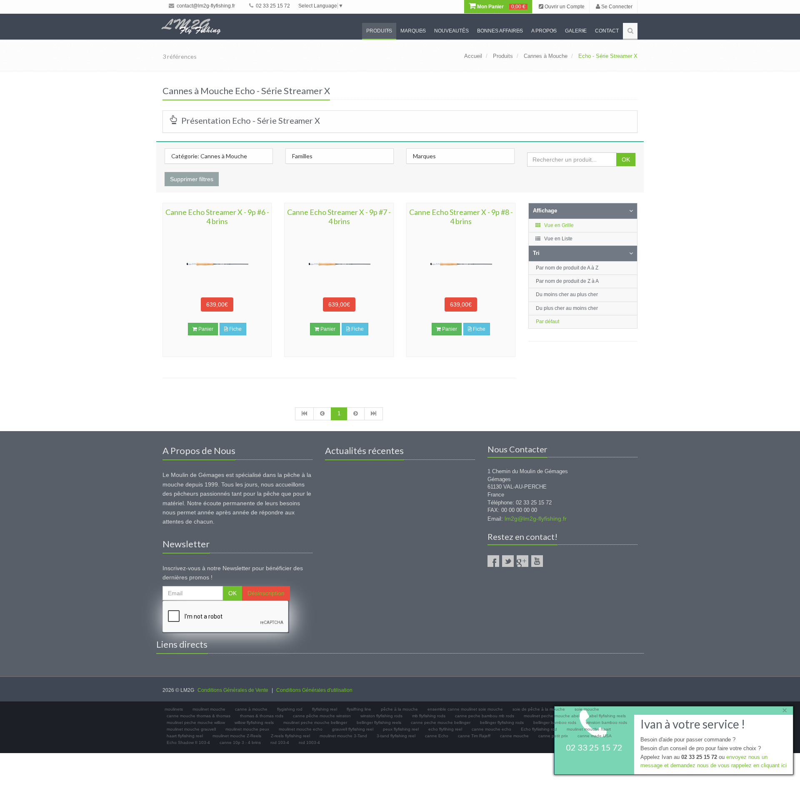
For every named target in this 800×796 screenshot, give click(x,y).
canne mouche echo (491, 729)
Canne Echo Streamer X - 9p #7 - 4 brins (339, 216)
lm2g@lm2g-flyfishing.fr (536, 518)
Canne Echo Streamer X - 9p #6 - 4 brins (217, 216)
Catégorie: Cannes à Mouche (209, 156)
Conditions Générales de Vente (233, 690)
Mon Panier (500, 7)
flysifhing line (359, 709)
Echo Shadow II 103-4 (188, 742)
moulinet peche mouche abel (552, 716)
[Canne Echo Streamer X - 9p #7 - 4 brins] (339, 264)
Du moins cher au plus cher (567, 294)
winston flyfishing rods (381, 716)
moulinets (174, 709)
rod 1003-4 (309, 742)
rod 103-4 (279, 742)
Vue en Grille (558, 225)
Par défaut (547, 321)
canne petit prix (553, 736)
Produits (379, 31)
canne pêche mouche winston (322, 716)
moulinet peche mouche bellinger (315, 722)
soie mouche (587, 709)
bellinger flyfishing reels (379, 722)
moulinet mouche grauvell (191, 729)
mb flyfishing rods (428, 716)
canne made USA (595, 736)
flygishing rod (289, 709)
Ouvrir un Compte (564, 7)
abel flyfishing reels (607, 716)
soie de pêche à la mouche (538, 709)
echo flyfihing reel (445, 729)
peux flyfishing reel (401, 729)
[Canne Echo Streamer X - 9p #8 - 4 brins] (461, 264)
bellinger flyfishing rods (502, 722)
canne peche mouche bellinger (440, 722)
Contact (607, 31)
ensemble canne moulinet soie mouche (465, 709)
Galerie (576, 31)
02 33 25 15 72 (272, 6)
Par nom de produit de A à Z (567, 268)
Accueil (473, 56)
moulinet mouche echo (300, 729)
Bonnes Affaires (500, 31)
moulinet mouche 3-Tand (343, 736)
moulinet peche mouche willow (196, 722)
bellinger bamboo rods (554, 722)
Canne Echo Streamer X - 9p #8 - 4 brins (461, 216)
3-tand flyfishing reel (396, 736)
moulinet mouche (208, 709)
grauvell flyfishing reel (352, 729)
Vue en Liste (557, 239)
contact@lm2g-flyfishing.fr (205, 6)
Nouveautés (451, 31)
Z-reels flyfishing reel (290, 736)
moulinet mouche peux (247, 729)
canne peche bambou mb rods (484, 716)
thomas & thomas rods (261, 716)
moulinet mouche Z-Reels (236, 736)
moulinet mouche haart (589, 729)
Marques (413, 31)
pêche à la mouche (399, 709)
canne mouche (514, 736)
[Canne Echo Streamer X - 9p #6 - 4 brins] (217, 264)
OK (626, 159)
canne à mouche (251, 709)
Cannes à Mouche (546, 56)
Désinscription (266, 593)
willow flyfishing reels (254, 722)
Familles (302, 156)
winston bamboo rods (606, 722)
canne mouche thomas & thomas (198, 716)
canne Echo (436, 736)
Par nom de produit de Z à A (567, 281)
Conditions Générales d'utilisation (314, 690)
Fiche (235, 329)
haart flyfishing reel (185, 736)
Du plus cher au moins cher (567, 308)
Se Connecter (616, 7)
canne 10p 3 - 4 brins (240, 742)
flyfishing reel (324, 709)
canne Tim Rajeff (474, 736)
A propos (544, 31)
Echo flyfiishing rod (539, 729)
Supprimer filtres (191, 179)
